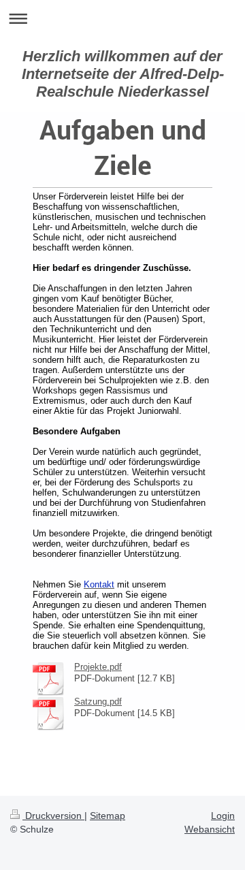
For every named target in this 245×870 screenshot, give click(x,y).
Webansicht (209, 829)
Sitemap (107, 815)
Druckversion (53, 815)
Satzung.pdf (98, 701)
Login (223, 815)
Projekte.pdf (98, 667)
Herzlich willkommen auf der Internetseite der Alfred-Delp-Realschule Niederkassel (123, 74)
